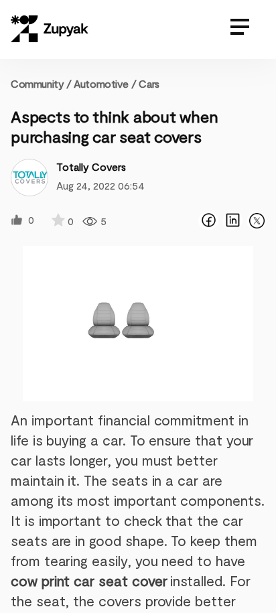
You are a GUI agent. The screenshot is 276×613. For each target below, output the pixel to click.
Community (41, 83)
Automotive (101, 83)
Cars (149, 83)
